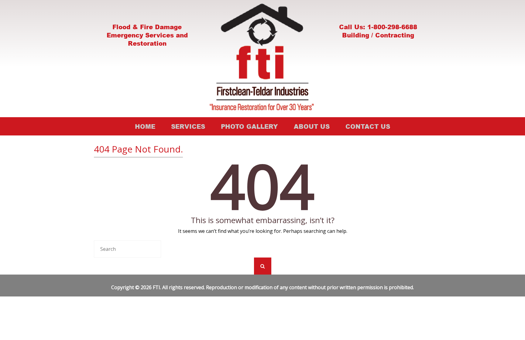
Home (145, 126)
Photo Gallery (249, 126)
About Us (312, 126)
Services (188, 126)
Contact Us (367, 126)
